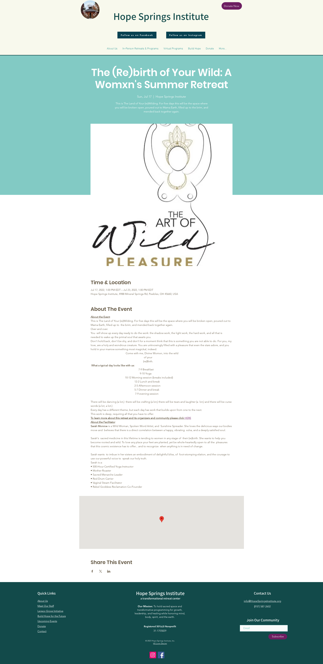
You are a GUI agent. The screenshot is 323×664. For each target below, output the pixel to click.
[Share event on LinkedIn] (108, 571)
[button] (112, 48)
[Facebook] (161, 655)
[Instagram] (153, 655)
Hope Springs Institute (161, 16)
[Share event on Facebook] (92, 571)
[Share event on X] (100, 571)
